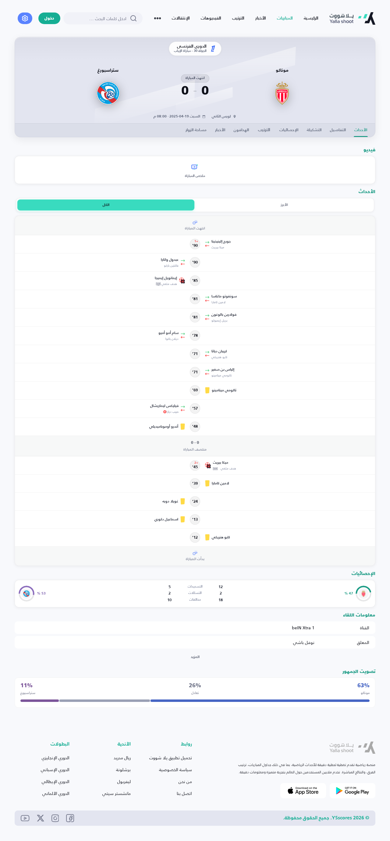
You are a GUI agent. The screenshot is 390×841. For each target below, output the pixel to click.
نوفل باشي (303, 642)
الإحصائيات (288, 130)
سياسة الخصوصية (175, 769)
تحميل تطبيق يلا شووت (170, 757)
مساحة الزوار (196, 130)
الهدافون (241, 130)
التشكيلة (314, 130)
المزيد (195, 657)
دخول (49, 18)
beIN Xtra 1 (303, 627)
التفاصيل (338, 130)
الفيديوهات (211, 18)
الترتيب (238, 18)
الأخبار (260, 18)
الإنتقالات (181, 18)
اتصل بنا (184, 793)
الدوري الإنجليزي (55, 757)
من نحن (185, 781)
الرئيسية (311, 18)
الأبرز (284, 205)
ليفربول (124, 781)
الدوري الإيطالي (55, 781)
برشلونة (123, 769)
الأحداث (360, 130)
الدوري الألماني (55, 793)
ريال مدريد (122, 757)
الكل (106, 205)
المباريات (285, 18)
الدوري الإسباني (55, 769)
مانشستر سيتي (116, 793)
